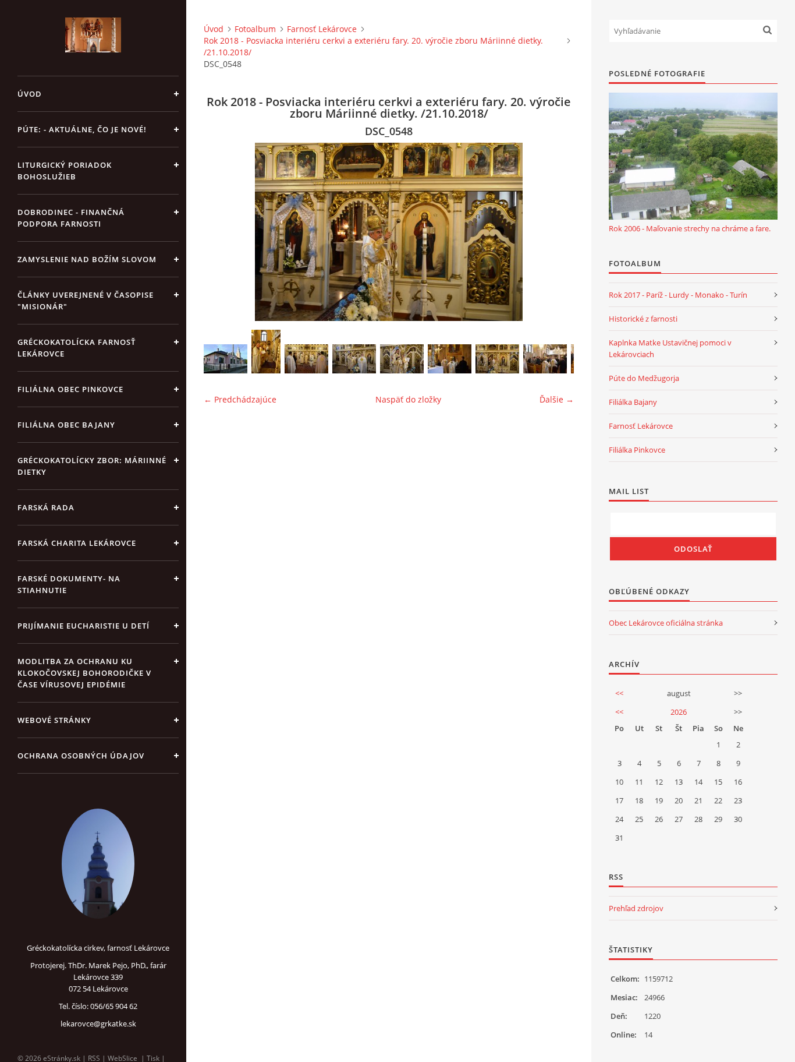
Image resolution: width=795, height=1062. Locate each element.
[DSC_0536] (306, 358)
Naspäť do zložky (408, 399)
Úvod (29, 94)
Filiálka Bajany (633, 402)
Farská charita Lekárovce (76, 543)
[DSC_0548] (497, 358)
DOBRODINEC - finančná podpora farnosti (71, 218)
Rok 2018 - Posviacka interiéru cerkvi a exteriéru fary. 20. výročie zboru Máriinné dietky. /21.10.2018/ (373, 46)
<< (619, 693)
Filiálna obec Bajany (66, 424)
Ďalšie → (557, 399)
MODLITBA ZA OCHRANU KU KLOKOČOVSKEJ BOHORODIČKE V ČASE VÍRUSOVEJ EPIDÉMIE (84, 673)
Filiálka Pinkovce (637, 449)
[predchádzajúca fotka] (223, 232)
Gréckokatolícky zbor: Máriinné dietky (91, 466)
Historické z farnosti (643, 318)
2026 (678, 712)
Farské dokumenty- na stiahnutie (68, 584)
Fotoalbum (255, 28)
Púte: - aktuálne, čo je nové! (82, 129)
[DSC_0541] (354, 358)
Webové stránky (54, 720)
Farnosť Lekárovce (322, 28)
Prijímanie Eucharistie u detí (83, 625)
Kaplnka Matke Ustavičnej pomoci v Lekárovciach (670, 348)
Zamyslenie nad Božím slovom (87, 259)
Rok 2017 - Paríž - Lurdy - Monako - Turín (678, 295)
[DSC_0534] (266, 351)
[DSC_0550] (545, 358)
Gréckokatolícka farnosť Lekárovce (76, 348)
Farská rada (45, 507)
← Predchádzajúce (240, 399)
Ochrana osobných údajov (80, 755)
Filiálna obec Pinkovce (70, 389)
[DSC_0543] (402, 358)
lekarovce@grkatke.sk (98, 1023)
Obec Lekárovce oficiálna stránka (666, 623)
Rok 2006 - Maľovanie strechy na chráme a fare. (690, 228)
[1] (225, 358)
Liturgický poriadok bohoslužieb (64, 171)
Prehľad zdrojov (636, 908)
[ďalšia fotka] (555, 232)
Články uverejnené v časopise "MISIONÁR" (85, 301)
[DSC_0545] (449, 358)
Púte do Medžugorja (644, 378)
